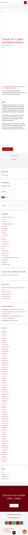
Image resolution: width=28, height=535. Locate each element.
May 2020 (3, 461)
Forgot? (7, 197)
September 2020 (5, 452)
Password (3, 191)
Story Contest (4, 255)
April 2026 (3, 340)
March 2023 (4, 385)
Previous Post (14, 155)
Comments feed (4, 476)
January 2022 (4, 416)
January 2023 (4, 389)
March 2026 (4, 342)
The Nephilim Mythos (6, 296)
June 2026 (3, 335)
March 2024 (4, 358)
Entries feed (4, 474)
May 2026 (3, 338)
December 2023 (4, 365)
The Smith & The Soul (6, 291)
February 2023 (4, 387)
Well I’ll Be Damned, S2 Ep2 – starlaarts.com (11, 311)
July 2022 (3, 403)
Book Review (4, 230)
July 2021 (3, 429)
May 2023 (3, 380)
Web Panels (4, 262)
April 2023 (3, 382)
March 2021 (4, 438)
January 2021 (4, 443)
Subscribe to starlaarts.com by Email (9, 275)
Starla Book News (5, 253)
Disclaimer (7, 530)
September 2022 (5, 398)
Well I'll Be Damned (5, 264)
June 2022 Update (11, 318)
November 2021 (4, 420)
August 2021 (4, 427)
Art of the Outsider (5, 298)
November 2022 (4, 394)
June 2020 (3, 459)
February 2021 (4, 441)
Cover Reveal (4, 235)
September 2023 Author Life (16, 316)
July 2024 (3, 356)
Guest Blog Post (5, 244)
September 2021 (5, 425)
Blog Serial (3, 226)
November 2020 (4, 447)
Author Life (4, 221)
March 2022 (4, 412)
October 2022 (4, 396)
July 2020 (3, 456)
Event (2, 237)
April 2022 (3, 409)
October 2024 (4, 349)
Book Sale (3, 232)
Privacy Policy (8, 531)
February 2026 (4, 344)
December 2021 (4, 418)
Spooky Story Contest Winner (16, 309)
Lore (2, 248)
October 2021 (4, 423)
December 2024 (4, 347)
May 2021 (3, 434)
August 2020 (4, 454)
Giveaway (3, 239)
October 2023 (4, 369)
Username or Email (5, 186)
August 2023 (4, 373)
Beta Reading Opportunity (7, 224)
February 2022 (4, 414)
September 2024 (5, 351)
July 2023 (3, 376)
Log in (2, 472)
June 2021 (3, 432)
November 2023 (4, 367)
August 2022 (4, 400)
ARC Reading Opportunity (7, 217)
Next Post (14, 159)
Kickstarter (4, 246)
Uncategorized (4, 259)
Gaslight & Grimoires (6, 294)
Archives (3, 219)
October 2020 (4, 450)
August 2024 (4, 353)
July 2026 (3, 333)
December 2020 (4, 445)
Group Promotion (5, 241)
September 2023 (5, 371)
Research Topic (4, 250)
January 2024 (4, 362)
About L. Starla (4, 175)
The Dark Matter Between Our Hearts (10, 257)
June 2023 (3, 378)
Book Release (5, 45)
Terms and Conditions (9, 528)
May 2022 (3, 407)
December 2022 (4, 391)
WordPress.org (4, 478)
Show (14, 532)
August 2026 (4, 331)
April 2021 (3, 436)
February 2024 (4, 360)
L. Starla (3, 318)
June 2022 (3, 405)
